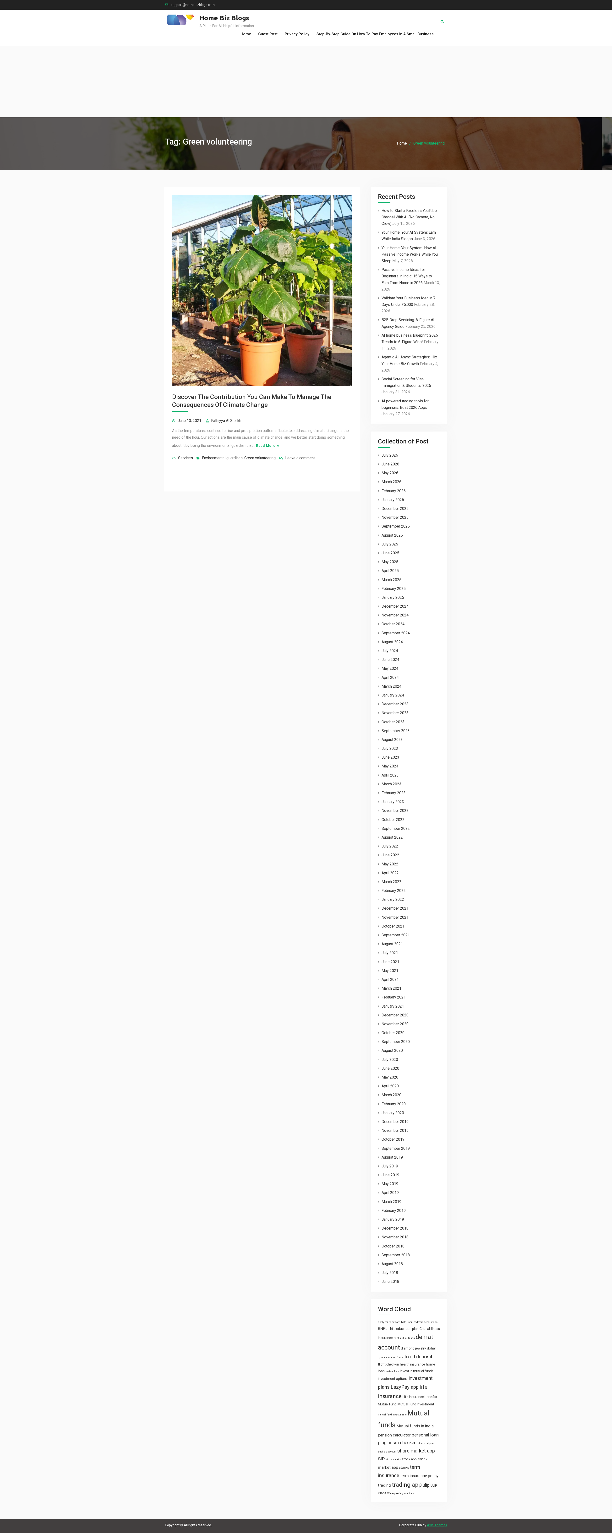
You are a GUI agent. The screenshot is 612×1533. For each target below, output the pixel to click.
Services (185, 458)
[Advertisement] (306, 81)
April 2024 (390, 677)
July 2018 (390, 1272)
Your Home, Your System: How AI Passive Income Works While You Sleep (410, 254)
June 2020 (390, 1068)
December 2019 (395, 1121)
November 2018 (395, 1237)
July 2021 (390, 952)
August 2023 (392, 739)
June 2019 (390, 1175)
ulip (426, 1485)
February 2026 (394, 491)
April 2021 (390, 979)
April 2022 (390, 873)
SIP (381, 1459)
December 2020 (395, 1015)
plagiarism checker (397, 1442)
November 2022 (395, 810)
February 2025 (394, 588)
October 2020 (393, 1033)
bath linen (407, 1322)
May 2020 (390, 1077)
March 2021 (391, 988)
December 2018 (395, 1228)
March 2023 (391, 784)
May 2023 (390, 766)
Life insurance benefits (420, 1397)
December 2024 (395, 606)
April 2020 (390, 1086)
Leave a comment (300, 458)
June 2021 (390, 962)
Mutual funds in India (415, 1426)
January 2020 (393, 1113)
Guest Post (268, 34)
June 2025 (390, 553)
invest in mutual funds (416, 1371)
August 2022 (392, 837)
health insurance (412, 1364)
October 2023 (393, 722)
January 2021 (393, 1006)
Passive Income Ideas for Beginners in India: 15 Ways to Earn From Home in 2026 (407, 276)
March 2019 (391, 1201)
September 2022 (396, 828)
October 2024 (393, 624)
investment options (393, 1379)
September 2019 (396, 1148)
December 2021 (395, 908)
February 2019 (394, 1210)
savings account (387, 1451)
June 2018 (390, 1281)
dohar (431, 1348)
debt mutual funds (404, 1338)
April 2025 (390, 570)
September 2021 (396, 935)
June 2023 (390, 757)
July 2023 (390, 748)
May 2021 (390, 970)
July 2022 (390, 846)
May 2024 (390, 668)
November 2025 (395, 517)
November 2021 (395, 917)
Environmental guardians (222, 458)
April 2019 (390, 1192)
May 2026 (390, 473)
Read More (265, 446)
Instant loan (392, 1371)
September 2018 (396, 1255)
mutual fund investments (392, 1414)
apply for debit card (389, 1322)
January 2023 (393, 801)
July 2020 (390, 1059)
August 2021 (392, 944)
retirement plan (425, 1443)
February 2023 (394, 793)
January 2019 (393, 1219)
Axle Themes (437, 1525)
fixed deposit (418, 1357)
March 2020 (391, 1095)
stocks (404, 1467)
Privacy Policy (297, 34)
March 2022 (391, 882)
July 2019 (390, 1166)
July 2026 (390, 455)
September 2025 (396, 526)
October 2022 (393, 819)
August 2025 (392, 535)
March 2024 (391, 686)
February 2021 (394, 997)
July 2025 (390, 544)
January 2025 (393, 597)
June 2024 (390, 659)
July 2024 (390, 650)
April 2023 (390, 775)
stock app (409, 1459)
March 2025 (391, 580)
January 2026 (393, 499)
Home (245, 34)
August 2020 (392, 1050)
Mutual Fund (387, 1404)
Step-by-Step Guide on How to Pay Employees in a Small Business (375, 34)
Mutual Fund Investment (416, 1404)
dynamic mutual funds (391, 1357)
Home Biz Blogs (224, 18)
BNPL (383, 1328)
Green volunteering (260, 458)
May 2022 (390, 864)
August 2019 (392, 1157)
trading (384, 1485)
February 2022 (394, 890)
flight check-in (388, 1364)
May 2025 (390, 562)
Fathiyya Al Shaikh (226, 420)
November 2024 (395, 615)
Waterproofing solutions (400, 1493)
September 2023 (396, 731)
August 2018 (392, 1264)
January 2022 (393, 899)
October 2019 (393, 1139)
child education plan (403, 1329)
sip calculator (393, 1459)
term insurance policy (419, 1475)
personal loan (425, 1435)
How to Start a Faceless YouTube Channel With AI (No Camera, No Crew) (409, 217)
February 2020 (394, 1104)
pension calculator (394, 1435)
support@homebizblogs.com (193, 5)
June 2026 (390, 464)
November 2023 (395, 713)
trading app (407, 1484)
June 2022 (390, 855)
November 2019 (395, 1130)
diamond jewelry (413, 1348)
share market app (416, 1451)
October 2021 (393, 926)
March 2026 (391, 482)
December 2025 (395, 508)
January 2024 (393, 695)
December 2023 (395, 704)
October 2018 (393, 1246)
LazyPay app (405, 1387)
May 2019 (390, 1184)
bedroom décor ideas (425, 1322)
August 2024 (392, 642)
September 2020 (396, 1041)
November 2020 (395, 1024)
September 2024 (396, 633)
